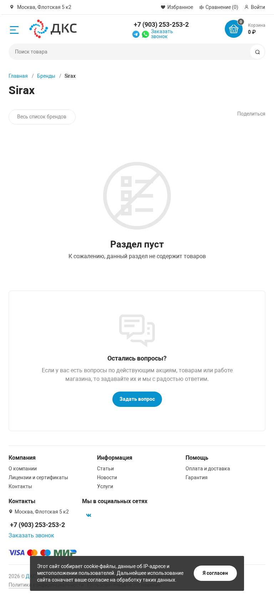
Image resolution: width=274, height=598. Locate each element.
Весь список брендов (41, 116)
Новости (107, 477)
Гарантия (197, 477)
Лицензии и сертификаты (38, 477)
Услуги (105, 486)
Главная (18, 76)
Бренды (46, 76)
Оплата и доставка (208, 468)
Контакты (20, 486)
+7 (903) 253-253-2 (161, 24)
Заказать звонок (162, 34)
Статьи (105, 468)
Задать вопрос (137, 399)
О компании (23, 468)
